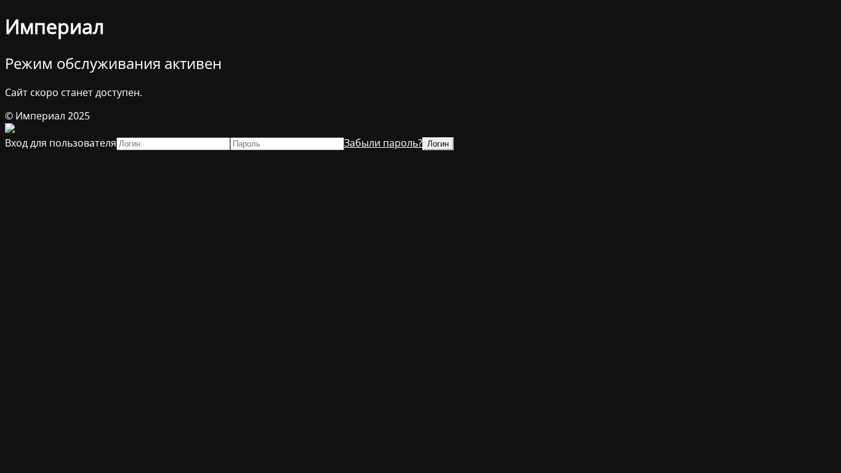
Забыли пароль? (383, 143)
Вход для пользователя (60, 143)
